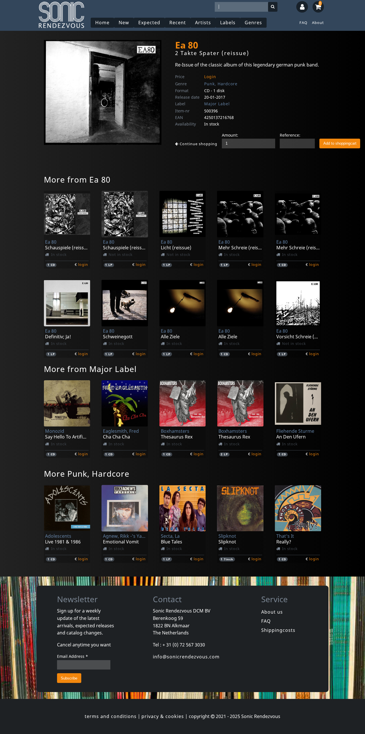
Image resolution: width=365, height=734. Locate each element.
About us (272, 612)
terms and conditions (111, 716)
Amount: (230, 135)
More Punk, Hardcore (86, 473)
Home (102, 22)
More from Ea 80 (77, 179)
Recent (177, 22)
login (83, 264)
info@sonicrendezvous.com (186, 657)
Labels (228, 22)
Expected (149, 22)
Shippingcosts (278, 630)
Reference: (290, 135)
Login (210, 76)
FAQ (303, 22)
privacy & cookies (162, 716)
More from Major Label (90, 368)
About (318, 22)
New (124, 22)
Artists (203, 22)
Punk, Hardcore (221, 83)
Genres (253, 22)
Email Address (72, 656)
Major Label (217, 103)
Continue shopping (198, 143)
